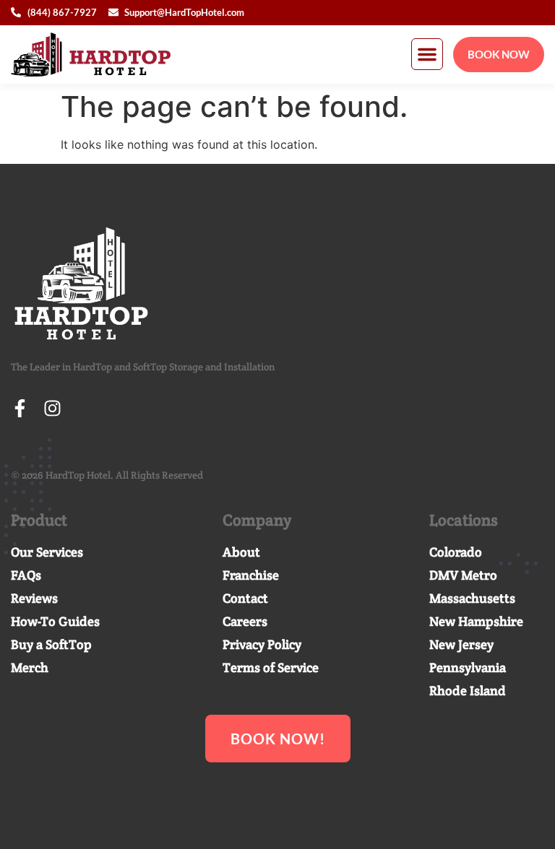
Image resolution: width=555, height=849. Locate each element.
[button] (427, 54)
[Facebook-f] (20, 408)
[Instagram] (52, 408)
